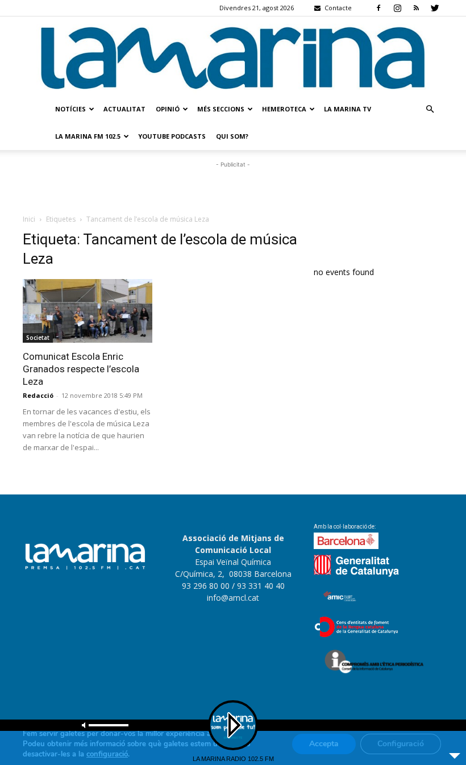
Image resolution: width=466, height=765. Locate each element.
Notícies (70, 109)
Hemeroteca (284, 109)
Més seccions (220, 109)
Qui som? (232, 136)
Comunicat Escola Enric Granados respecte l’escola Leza (81, 369)
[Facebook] (378, 8)
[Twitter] (434, 8)
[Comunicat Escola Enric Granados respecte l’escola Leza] (87, 311)
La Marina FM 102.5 (87, 136)
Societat (37, 338)
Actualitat (124, 109)
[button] (429, 109)
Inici (29, 219)
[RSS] (416, 8)
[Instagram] (397, 8)
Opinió (168, 109)
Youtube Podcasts (172, 136)
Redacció (38, 395)
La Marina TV (347, 109)
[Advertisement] (233, 188)
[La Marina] (233, 55)
